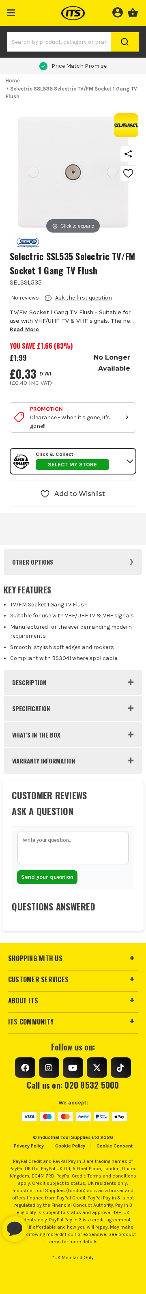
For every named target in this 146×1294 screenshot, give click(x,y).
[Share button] (128, 154)
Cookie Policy (70, 1146)
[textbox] (73, 848)
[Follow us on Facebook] (25, 1067)
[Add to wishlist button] (128, 173)
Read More (24, 329)
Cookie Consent (115, 1146)
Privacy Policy (29, 1146)
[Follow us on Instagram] (49, 1067)
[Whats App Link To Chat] (40, 1225)
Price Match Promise (79, 66)
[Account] (117, 11)
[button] (11, 11)
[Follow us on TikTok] (121, 1067)
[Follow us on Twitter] (97, 1067)
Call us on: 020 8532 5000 (73, 1085)
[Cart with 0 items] (133, 11)
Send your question (47, 876)
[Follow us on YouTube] (73, 1067)
